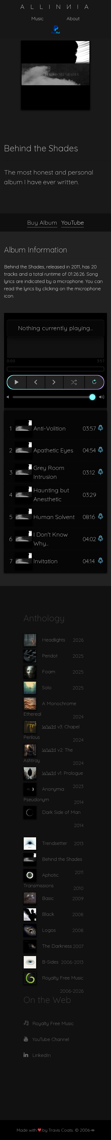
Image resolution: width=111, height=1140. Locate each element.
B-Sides (50, 961)
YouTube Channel (50, 1039)
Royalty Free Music (63, 977)
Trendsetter (54, 843)
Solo (46, 687)
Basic (48, 898)
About (73, 18)
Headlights (53, 639)
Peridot (50, 655)
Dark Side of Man (61, 812)
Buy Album (42, 222)
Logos (49, 930)
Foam (48, 671)
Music (37, 18)
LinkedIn (41, 1055)
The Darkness (57, 946)
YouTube (72, 222)
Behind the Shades (62, 859)
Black (48, 914)
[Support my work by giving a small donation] (55, 30)
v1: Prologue (62, 773)
